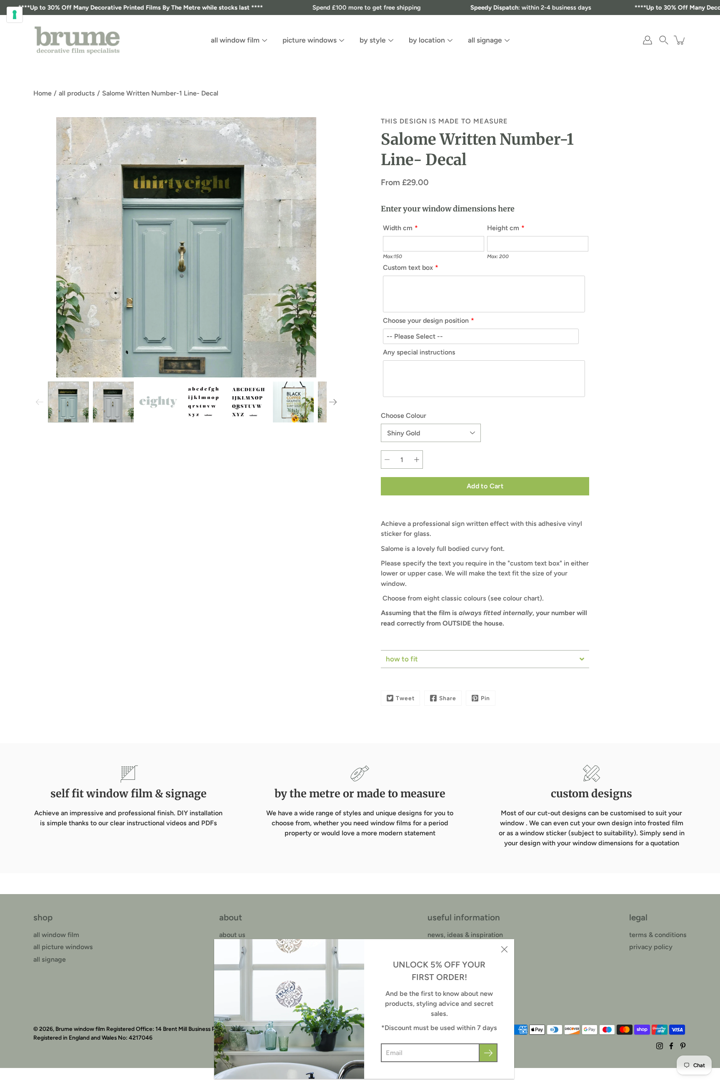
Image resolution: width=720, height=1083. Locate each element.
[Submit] (488, 1052)
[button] (663, 40)
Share (447, 698)
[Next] (333, 402)
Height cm (503, 228)
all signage (485, 40)
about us (232, 935)
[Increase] (416, 459)
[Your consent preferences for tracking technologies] (14, 15)
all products (77, 93)
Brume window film (80, 1028)
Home (42, 93)
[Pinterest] (683, 1046)
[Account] (647, 40)
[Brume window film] (77, 40)
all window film (235, 40)
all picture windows (63, 947)
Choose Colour (403, 416)
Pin (485, 698)
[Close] (504, 949)
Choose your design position (426, 320)
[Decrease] (387, 459)
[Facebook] (671, 1046)
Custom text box (408, 267)
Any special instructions (419, 352)
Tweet (405, 698)
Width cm (397, 228)
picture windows (309, 40)
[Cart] (680, 40)
